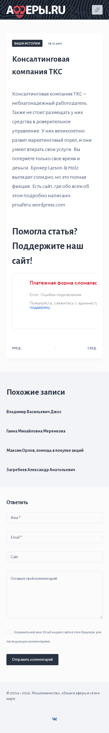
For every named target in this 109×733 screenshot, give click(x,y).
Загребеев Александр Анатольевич (40, 469)
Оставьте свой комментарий (34, 578)
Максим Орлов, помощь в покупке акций (45, 450)
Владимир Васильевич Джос (33, 411)
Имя (15, 518)
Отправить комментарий (32, 659)
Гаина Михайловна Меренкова (35, 431)
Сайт (14, 557)
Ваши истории (27, 43)
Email (16, 537)
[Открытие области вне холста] (97, 10)
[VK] (54, 719)
